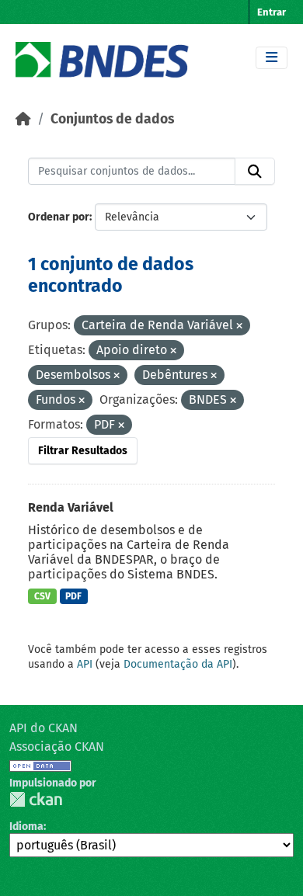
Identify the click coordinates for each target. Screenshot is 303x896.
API (84, 664)
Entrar (271, 12)
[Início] (23, 119)
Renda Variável (70, 507)
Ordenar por (58, 217)
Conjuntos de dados (112, 119)
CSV (42, 596)
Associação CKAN (56, 746)
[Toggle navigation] (271, 58)
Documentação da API (178, 664)
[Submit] (255, 172)
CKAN (35, 799)
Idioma (26, 826)
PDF (73, 596)
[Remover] (239, 326)
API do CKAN (43, 728)
